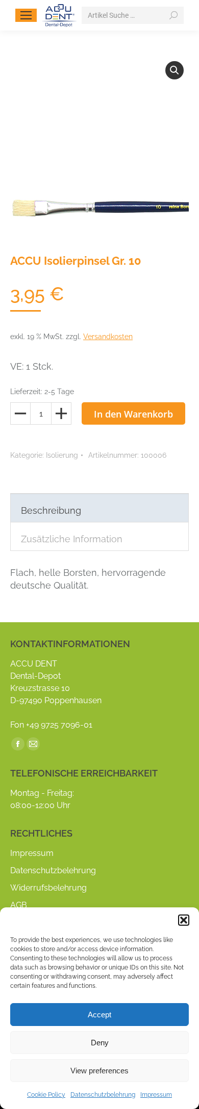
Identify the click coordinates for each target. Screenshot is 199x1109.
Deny (100, 1042)
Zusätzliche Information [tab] (71, 539)
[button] (184, 920)
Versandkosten (108, 336)
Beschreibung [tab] (51, 510)
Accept (99, 1014)
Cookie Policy (46, 1094)
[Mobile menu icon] (26, 15)
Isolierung (62, 455)
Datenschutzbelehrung (102, 1094)
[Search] (173, 15)
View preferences (99, 1070)
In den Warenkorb (133, 414)
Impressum (156, 1094)
